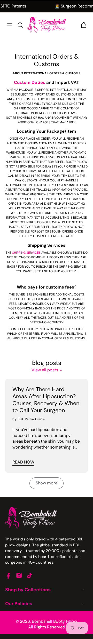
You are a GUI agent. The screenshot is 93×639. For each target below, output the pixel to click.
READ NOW (23, 462)
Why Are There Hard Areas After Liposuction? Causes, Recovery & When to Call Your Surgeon (45, 400)
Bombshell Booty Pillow (54, 621)
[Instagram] (19, 575)
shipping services (26, 253)
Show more (46, 483)
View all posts (45, 370)
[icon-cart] (82, 25)
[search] (20, 25)
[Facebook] (8, 575)
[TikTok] (29, 575)
